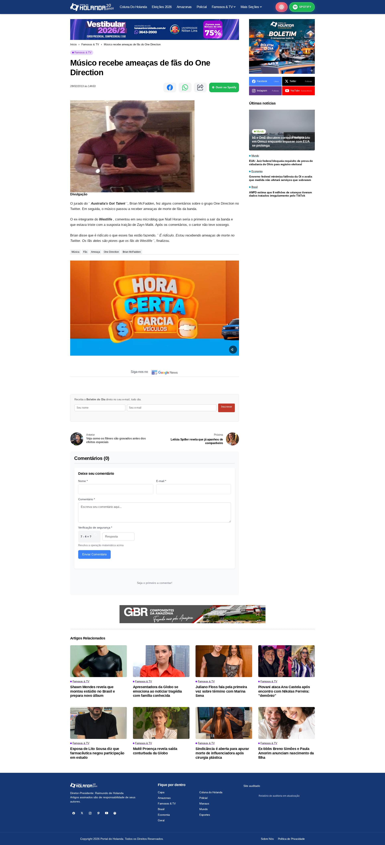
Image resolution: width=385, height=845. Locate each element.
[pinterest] (98, 813)
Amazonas (164, 797)
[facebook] (73, 813)
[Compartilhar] (200, 87)
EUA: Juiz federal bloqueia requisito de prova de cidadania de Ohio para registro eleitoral (281, 162)
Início (73, 44)
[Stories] (282, 7)
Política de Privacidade (291, 838)
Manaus (204, 803)
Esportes (204, 814)
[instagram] (90, 813)
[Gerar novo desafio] (95, 536)
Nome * (83, 481)
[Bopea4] (92, 7)
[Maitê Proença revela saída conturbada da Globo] (161, 723)
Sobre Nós (267, 838)
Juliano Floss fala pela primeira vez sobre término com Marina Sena (221, 691)
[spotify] (114, 813)
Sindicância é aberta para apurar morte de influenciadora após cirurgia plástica (222, 753)
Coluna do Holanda (210, 792)
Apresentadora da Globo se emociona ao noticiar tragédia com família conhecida (157, 691)
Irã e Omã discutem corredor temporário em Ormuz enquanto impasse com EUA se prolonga (281, 141)
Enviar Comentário (94, 554)
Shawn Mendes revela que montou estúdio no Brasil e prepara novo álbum (92, 691)
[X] (81, 813)
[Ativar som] (233, 350)
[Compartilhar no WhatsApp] (185, 87)
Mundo (203, 809)
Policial (203, 797)
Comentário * (86, 499)
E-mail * (161, 481)
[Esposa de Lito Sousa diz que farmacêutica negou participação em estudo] (98, 723)
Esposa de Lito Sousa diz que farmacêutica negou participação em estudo (97, 753)
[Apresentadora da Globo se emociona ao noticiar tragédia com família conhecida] (161, 661)
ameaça (95, 252)
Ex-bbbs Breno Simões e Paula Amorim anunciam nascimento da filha (286, 753)
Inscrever (226, 406)
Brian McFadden (132, 252)
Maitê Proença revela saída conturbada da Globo (155, 751)
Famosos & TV (90, 44)
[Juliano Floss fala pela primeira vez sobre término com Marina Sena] (224, 661)
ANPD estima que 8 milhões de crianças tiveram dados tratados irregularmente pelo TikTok (280, 194)
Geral (161, 820)
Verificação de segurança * (95, 527)
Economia (164, 814)
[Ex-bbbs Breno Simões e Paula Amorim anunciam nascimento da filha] (286, 723)
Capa (161, 792)
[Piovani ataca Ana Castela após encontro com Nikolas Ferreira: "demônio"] (286, 661)
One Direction (111, 252)
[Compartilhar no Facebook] (169, 87)
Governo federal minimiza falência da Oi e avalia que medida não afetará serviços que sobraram (280, 178)
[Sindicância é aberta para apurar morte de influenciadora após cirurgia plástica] (224, 723)
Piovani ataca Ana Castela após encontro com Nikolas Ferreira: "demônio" (284, 691)
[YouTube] (106, 813)
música (75, 252)
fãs (85, 252)
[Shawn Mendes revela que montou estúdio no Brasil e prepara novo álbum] (98, 661)
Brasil (161, 809)
